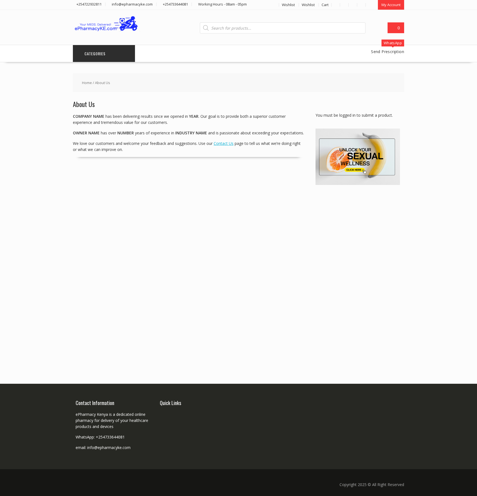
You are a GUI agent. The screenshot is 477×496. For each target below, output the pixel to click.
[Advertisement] (357, 278)
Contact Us (224, 143)
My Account (391, 4)
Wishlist (288, 4)
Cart (325, 4)
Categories (94, 53)
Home (87, 82)
